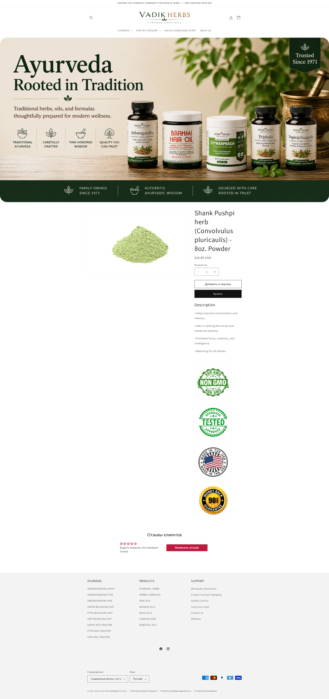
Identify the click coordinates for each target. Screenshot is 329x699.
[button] (91, 17)
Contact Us (197, 612)
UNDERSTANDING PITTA (100, 594)
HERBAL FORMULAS (150, 594)
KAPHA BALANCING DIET (100, 606)
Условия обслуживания (205, 691)
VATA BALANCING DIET (99, 618)
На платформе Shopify (116, 691)
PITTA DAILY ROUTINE (99, 631)
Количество (200, 265)
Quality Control (199, 600)
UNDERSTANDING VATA (99, 600)
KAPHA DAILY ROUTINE (99, 625)
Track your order (200, 606)
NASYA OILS (145, 612)
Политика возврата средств (143, 691)
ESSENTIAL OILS (148, 625)
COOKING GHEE (147, 618)
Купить (218, 294)
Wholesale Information (204, 588)
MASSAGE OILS (147, 606)
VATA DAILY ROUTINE (98, 637)
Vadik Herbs (99, 691)
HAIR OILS (144, 600)
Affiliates (196, 618)
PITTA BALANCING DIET (100, 612)
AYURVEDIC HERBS (149, 588)
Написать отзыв (187, 547)
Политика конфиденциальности (176, 691)
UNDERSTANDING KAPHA (100, 588)
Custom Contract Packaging (206, 594)
